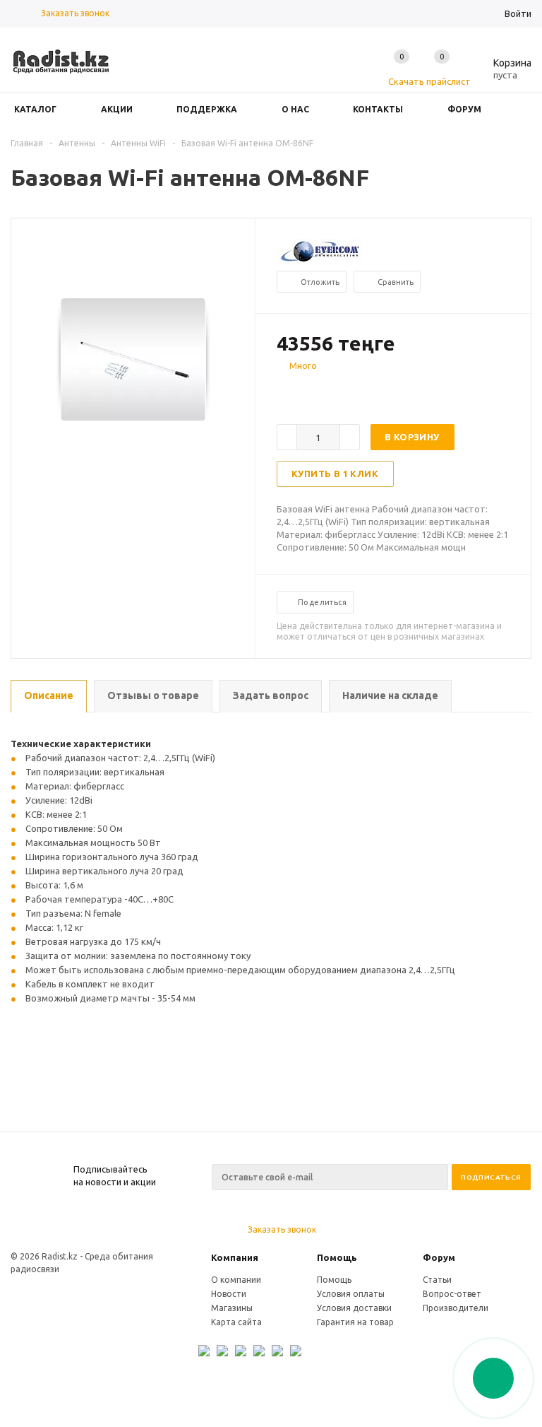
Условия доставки (354, 1308)
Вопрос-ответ (452, 1293)
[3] (312, 391)
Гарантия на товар (355, 1322)
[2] (298, 391)
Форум (439, 1257)
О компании (236, 1279)
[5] (340, 391)
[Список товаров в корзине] (502, 73)
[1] (284, 391)
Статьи (437, 1279)
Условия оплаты (351, 1293)
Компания (234, 1257)
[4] (326, 391)
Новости (228, 1293)
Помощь (337, 1257)
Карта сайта (236, 1322)
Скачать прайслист (429, 81)
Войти (518, 13)
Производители (455, 1308)
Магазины (232, 1308)
